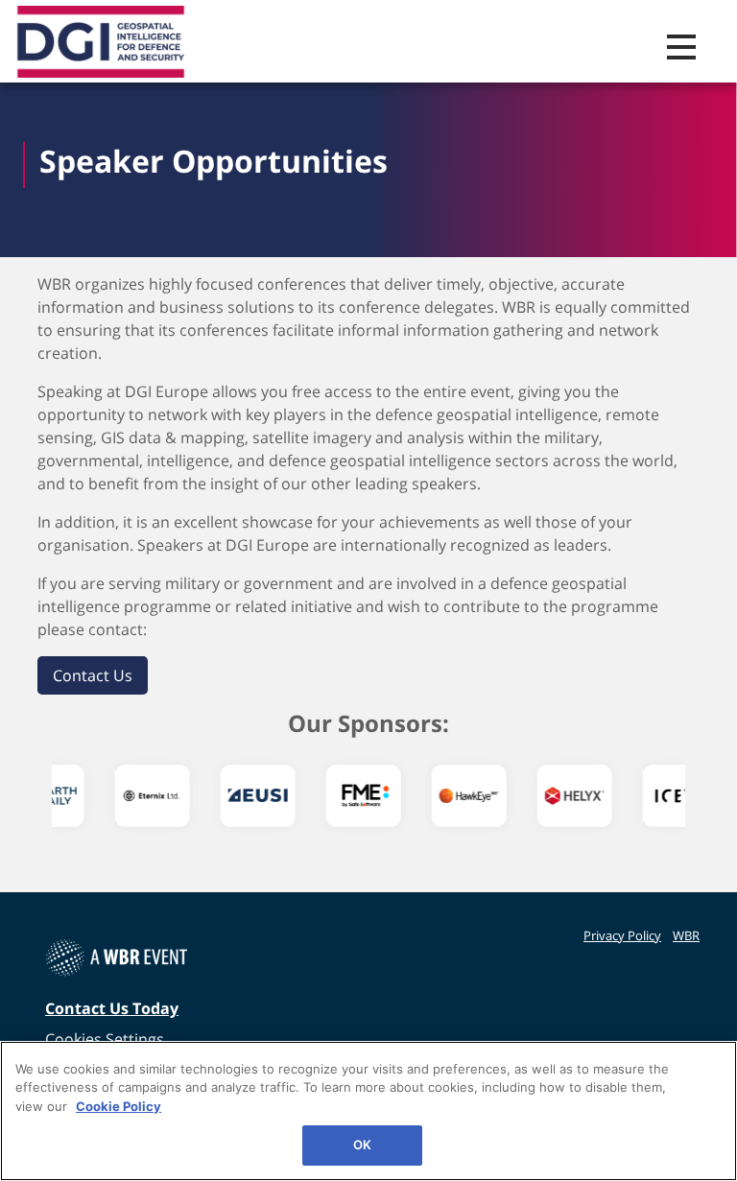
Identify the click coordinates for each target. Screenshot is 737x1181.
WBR (686, 935)
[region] (368, 1111)
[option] (104, 796)
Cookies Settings (104, 1039)
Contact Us (92, 675)
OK (362, 1144)
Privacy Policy (622, 935)
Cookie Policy (118, 1106)
